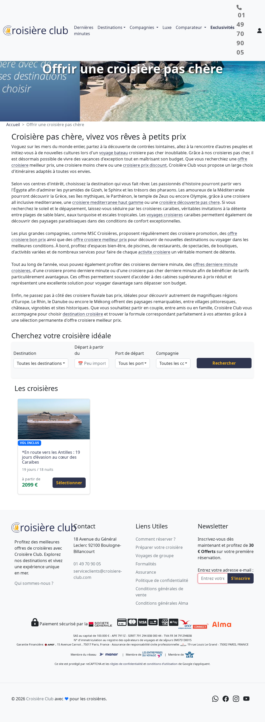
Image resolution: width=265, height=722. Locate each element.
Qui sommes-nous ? (33, 583)
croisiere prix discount (145, 165)
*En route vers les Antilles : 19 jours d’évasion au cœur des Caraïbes (51, 457)
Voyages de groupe (155, 555)
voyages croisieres (165, 215)
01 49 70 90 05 (87, 564)
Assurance (146, 572)
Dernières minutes (83, 30)
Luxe (167, 27)
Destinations (110, 27)
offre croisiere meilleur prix (100, 239)
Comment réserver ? (155, 539)
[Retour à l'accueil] (43, 527)
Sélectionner (69, 483)
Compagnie (167, 353)
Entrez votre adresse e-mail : (225, 570)
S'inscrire (240, 578)
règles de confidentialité (126, 664)
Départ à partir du (89, 350)
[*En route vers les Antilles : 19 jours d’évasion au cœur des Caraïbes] (54, 419)
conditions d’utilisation (162, 664)
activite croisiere (154, 252)
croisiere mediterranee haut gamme (107, 202)
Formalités (146, 564)
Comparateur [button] (189, 27)
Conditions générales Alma (162, 603)
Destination (24, 353)
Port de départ (129, 353)
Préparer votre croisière (159, 547)
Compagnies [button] (142, 27)
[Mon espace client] (259, 30)
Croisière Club (40, 699)
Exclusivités (222, 27)
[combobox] (40, 363)
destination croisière (83, 314)
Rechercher (224, 363)
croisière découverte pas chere (189, 202)
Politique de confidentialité (162, 580)
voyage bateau (113, 153)
